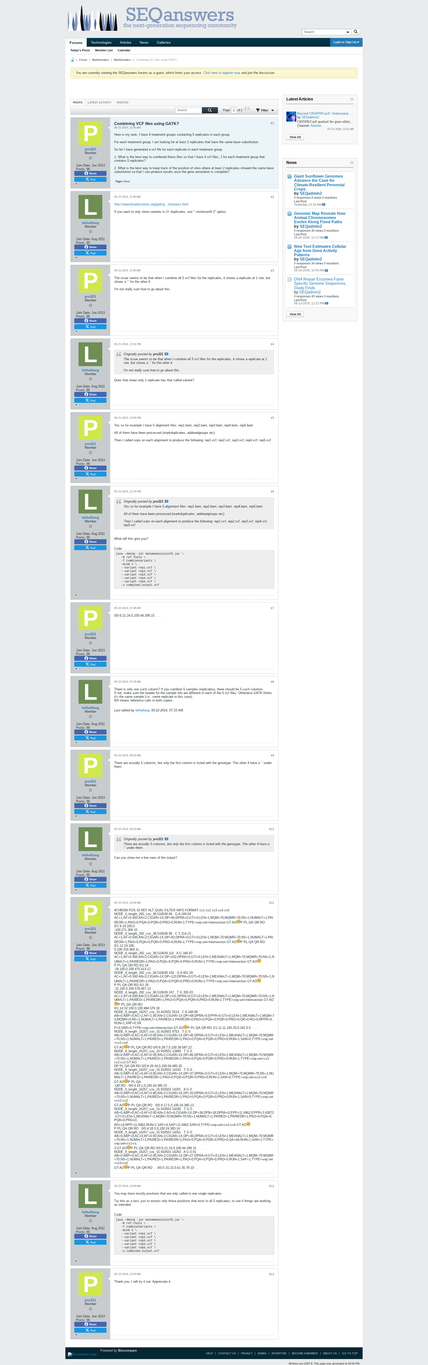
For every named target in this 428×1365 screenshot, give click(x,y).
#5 (272, 418)
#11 (271, 903)
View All (295, 137)
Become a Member (305, 1353)
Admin (262, 1353)
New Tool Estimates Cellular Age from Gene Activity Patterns (320, 250)
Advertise (279, 1353)
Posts (77, 102)
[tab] (77, 102)
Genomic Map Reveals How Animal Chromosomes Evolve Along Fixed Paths (319, 217)
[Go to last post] (323, 204)
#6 (272, 491)
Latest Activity (99, 102)
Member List (104, 50)
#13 (271, 1274)
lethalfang (142, 710)
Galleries (164, 42)
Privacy (246, 1353)
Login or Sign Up (344, 42)
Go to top (350, 1353)
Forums (76, 43)
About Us (330, 1353)
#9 (272, 755)
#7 (272, 608)
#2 (272, 197)
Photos (122, 102)
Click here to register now (221, 73)
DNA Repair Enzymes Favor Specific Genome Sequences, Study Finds (320, 283)
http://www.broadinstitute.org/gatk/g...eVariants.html (151, 204)
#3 (272, 270)
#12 (271, 1186)
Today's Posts (80, 50)
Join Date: (83, 165)
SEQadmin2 (310, 117)
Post (93, 179)
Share (93, 173)
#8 (272, 682)
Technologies (101, 42)
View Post (166, 354)
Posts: (80, 169)
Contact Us (227, 1353)
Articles (125, 42)
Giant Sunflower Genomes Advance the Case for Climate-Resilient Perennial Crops (319, 182)
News (144, 42)
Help (209, 1353)
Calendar (124, 50)
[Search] (355, 32)
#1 (272, 123)
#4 (272, 344)
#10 (271, 829)
